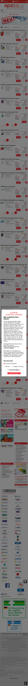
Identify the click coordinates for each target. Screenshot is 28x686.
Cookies (11, 348)
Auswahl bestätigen (14, 369)
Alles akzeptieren (14, 373)
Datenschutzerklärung (9, 346)
